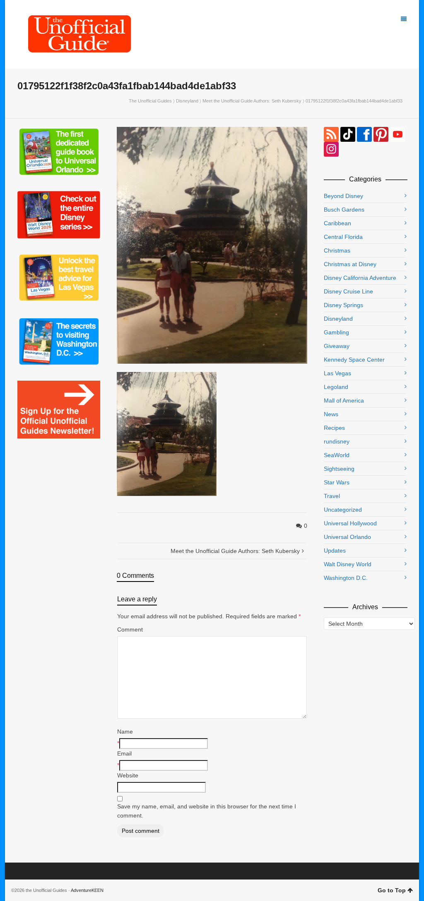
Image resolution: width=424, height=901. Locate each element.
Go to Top (392, 890)
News (331, 414)
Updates (335, 550)
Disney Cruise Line (348, 291)
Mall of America (344, 400)
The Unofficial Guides (150, 100)
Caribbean (337, 223)
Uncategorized (343, 509)
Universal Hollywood (350, 523)
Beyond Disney (343, 196)
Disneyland (187, 100)
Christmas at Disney (350, 264)
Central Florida (343, 237)
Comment (130, 629)
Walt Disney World (347, 564)
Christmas (337, 250)
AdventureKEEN (87, 890)
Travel (332, 496)
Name (125, 731)
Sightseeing (339, 468)
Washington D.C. (346, 577)
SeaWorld (336, 455)
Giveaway (336, 346)
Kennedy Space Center (354, 359)
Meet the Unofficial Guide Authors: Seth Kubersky (251, 100)
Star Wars (336, 482)
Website (127, 775)
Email (124, 753)
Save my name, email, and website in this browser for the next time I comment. (206, 811)
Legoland (336, 387)
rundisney (336, 441)
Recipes (334, 427)
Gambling (336, 332)
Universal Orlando (347, 537)
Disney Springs (343, 305)
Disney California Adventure (360, 277)
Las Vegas (337, 373)
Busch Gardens (344, 209)
